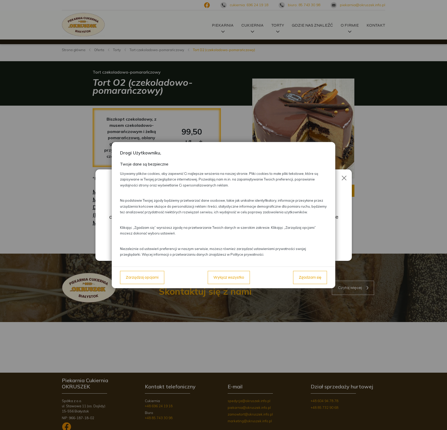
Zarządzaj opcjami (142, 277)
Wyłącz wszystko (228, 277)
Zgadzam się (310, 277)
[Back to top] (438, 421)
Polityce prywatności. (247, 254)
